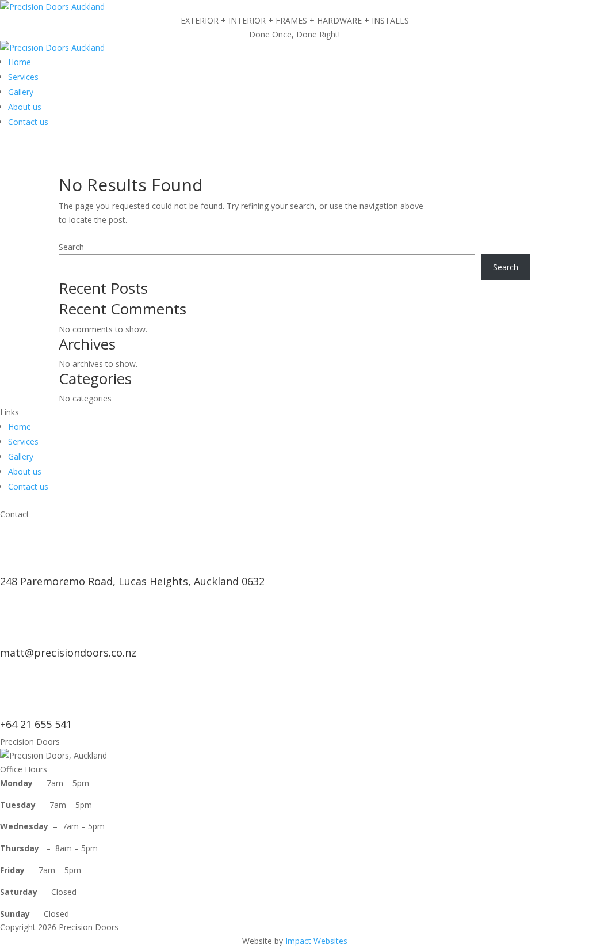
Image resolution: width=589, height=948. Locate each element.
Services (23, 76)
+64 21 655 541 (36, 724)
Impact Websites (316, 940)
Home (19, 61)
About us (24, 106)
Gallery (20, 91)
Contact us (28, 121)
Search (71, 246)
